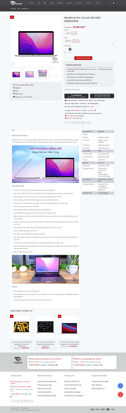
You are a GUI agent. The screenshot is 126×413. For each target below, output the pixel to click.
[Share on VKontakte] (79, 122)
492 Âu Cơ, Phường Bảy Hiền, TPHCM (88, 359)
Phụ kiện (69, 3)
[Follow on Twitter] (18, 401)
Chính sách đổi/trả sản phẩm (46, 395)
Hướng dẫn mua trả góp (72, 392)
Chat (82, 110)
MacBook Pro (25, 8)
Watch (52, 3)
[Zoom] (13, 64)
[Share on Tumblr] (86, 122)
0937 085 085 (75, 110)
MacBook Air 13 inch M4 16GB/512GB (21, 345)
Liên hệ (97, 3)
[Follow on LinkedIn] (25, 401)
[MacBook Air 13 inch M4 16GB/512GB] (21, 327)
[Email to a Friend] (72, 122)
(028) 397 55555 (72, 118)
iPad (38, 3)
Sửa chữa (78, 3)
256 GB (67, 41)
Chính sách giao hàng (44, 385)
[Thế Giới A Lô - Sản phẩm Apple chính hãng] (16, 3)
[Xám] (70, 49)
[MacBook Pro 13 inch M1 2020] (69, 327)
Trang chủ (13, 8)
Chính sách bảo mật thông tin (73, 395)
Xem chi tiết (90, 106)
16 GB (67, 33)
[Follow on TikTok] (15, 401)
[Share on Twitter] (69, 122)
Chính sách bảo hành (44, 392)
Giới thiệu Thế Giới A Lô (72, 381)
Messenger (91, 110)
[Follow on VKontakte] (32, 401)
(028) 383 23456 (72, 116)
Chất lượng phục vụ (98, 388)
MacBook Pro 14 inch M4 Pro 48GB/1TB (45, 345)
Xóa (113, 44)
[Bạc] (65, 49)
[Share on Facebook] (66, 122)
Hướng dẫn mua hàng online (46, 381)
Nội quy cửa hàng (70, 388)
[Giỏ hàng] (113, 3)
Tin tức (88, 3)
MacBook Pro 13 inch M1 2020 (69, 344)
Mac (45, 3)
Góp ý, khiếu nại (96, 385)
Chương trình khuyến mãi (72, 385)
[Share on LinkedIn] (82, 122)
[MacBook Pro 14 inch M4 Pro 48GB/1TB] (45, 327)
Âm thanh (60, 3)
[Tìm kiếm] (106, 3)
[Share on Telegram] (89, 122)
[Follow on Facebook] (12, 401)
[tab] (13, 131)
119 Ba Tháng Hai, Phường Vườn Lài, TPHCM (45, 359)
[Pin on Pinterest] (76, 122)
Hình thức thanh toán (44, 388)
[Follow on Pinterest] (22, 401)
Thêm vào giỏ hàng (83, 58)
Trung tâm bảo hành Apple (100, 381)
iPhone (31, 3)
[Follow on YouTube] (28, 401)
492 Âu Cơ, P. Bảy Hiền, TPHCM (21, 386)
